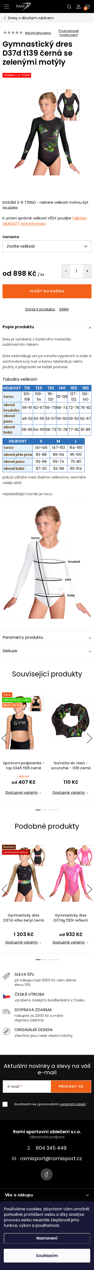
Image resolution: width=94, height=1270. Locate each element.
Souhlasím (47, 1256)
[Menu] (6, 6)
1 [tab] (38, 959)
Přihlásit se (71, 1086)
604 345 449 (51, 1147)
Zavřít (30, 305)
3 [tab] (50, 959)
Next (89, 738)
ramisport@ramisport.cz (51, 1158)
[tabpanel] (23, 745)
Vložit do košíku (47, 291)
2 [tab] (44, 959)
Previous (4, 738)
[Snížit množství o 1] (66, 271)
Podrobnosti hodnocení (69, 33)
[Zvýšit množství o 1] (87, 271)
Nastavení (47, 1238)
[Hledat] (69, 6)
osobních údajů (72, 1104)
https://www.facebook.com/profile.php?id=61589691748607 (47, 1174)
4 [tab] (56, 959)
